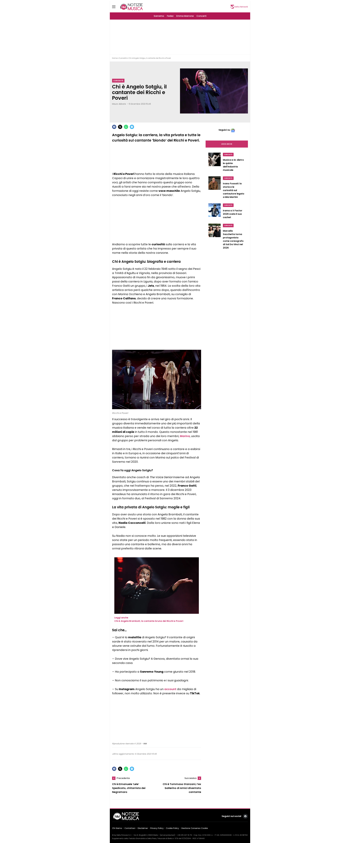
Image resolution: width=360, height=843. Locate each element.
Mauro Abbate (119, 104)
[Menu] (115, 6)
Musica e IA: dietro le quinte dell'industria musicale (233, 165)
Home (114, 58)
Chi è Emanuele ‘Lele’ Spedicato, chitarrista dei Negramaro (128, 788)
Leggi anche (226, 144)
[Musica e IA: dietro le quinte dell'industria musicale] (214, 163)
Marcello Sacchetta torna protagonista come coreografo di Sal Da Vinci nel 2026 (233, 239)
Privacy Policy (157, 828)
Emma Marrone (185, 16)
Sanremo (159, 16)
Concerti (201, 16)
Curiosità (123, 58)
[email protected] (167, 835)
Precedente (123, 778)
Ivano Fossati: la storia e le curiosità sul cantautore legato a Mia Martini (233, 190)
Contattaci (129, 828)
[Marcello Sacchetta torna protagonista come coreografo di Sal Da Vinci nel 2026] (214, 237)
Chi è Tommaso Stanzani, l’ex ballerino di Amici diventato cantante (182, 788)
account (170, 689)
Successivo (190, 778)
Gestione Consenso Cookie (194, 828)
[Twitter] (120, 127)
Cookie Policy (172, 828)
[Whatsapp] (126, 127)
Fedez (170, 16)
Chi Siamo (117, 828)
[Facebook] (114, 127)
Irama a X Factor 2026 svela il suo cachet (232, 214)
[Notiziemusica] (131, 6)
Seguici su (224, 130)
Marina (185, 436)
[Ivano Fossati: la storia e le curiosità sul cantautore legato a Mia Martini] (214, 188)
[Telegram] (132, 127)
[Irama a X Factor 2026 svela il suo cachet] (214, 211)
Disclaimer (143, 828)
